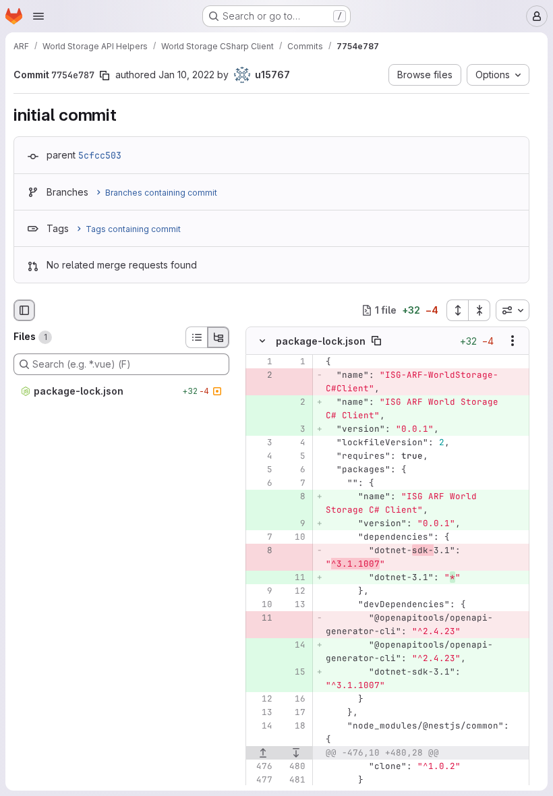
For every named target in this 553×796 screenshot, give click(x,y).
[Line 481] (294, 780)
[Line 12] (294, 591)
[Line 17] (294, 712)
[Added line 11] (294, 577)
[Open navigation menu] (38, 16)
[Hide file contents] (262, 341)
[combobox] (512, 310)
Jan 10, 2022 (186, 74)
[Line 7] (294, 483)
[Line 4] (294, 442)
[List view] (196, 337)
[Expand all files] (457, 310)
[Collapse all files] (479, 310)
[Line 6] (294, 469)
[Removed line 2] (261, 375)
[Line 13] (294, 604)
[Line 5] (294, 456)
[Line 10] (294, 537)
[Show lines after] (297, 753)
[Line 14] (261, 726)
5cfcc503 (99, 155)
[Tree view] (218, 337)
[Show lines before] (263, 753)
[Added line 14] (294, 645)
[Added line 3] (294, 429)
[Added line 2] (294, 402)
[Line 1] (261, 361)
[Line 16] (294, 699)
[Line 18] (294, 726)
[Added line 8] (294, 496)
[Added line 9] (294, 523)
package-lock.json (321, 341)
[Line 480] (294, 766)
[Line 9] (261, 591)
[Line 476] (261, 766)
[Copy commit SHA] (104, 75)
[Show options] (512, 341)
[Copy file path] (376, 341)
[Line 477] (261, 780)
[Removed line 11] (261, 618)
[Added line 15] (294, 672)
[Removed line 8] (261, 550)
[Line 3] (261, 442)
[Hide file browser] (24, 310)
